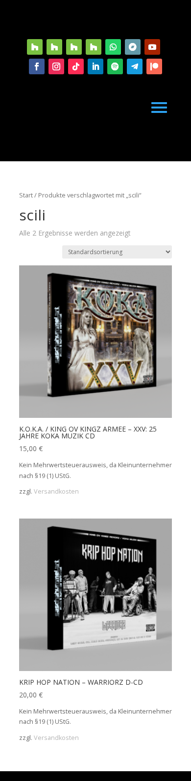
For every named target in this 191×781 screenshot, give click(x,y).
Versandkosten (56, 491)
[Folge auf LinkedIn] (95, 66)
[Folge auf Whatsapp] (113, 47)
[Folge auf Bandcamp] (133, 47)
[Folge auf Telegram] (135, 66)
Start (26, 195)
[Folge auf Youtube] (152, 47)
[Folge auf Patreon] (154, 66)
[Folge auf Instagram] (56, 66)
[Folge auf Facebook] (37, 66)
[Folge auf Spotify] (115, 66)
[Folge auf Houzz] (35, 47)
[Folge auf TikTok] (76, 66)
